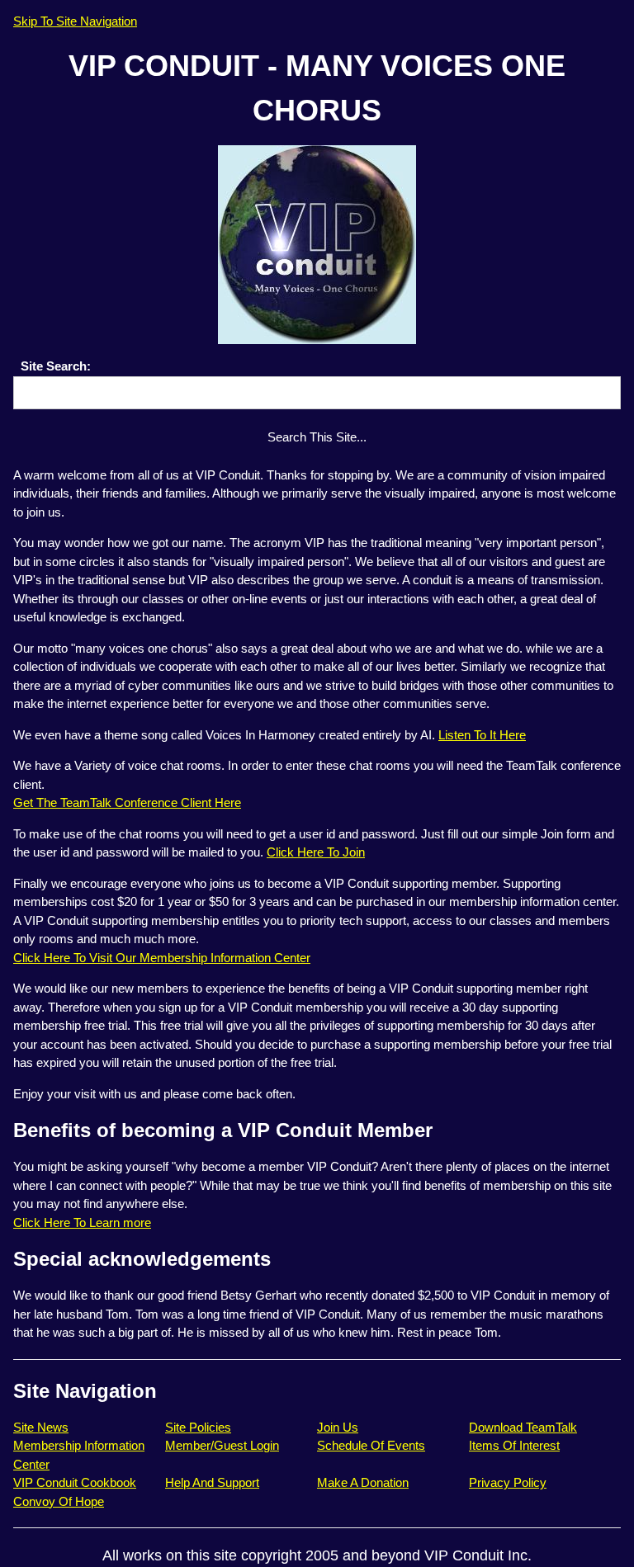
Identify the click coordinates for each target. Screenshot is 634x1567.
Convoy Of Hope (58, 1501)
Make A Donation (363, 1482)
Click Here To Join (316, 852)
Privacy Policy (507, 1482)
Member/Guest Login (222, 1445)
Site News (41, 1427)
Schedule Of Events (371, 1445)
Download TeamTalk (523, 1427)
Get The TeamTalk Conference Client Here (127, 802)
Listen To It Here (482, 735)
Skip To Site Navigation (75, 21)
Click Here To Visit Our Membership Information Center (161, 958)
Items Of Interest (514, 1445)
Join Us (337, 1427)
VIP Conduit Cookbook (74, 1482)
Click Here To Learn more (82, 1222)
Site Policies (198, 1427)
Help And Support (212, 1482)
